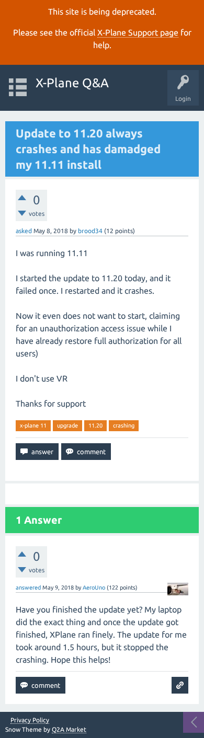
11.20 (95, 425)
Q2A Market (69, 729)
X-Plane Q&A (72, 83)
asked (24, 230)
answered (28, 587)
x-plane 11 (33, 425)
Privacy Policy (29, 720)
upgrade (67, 425)
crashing (123, 425)
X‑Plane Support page (137, 32)
